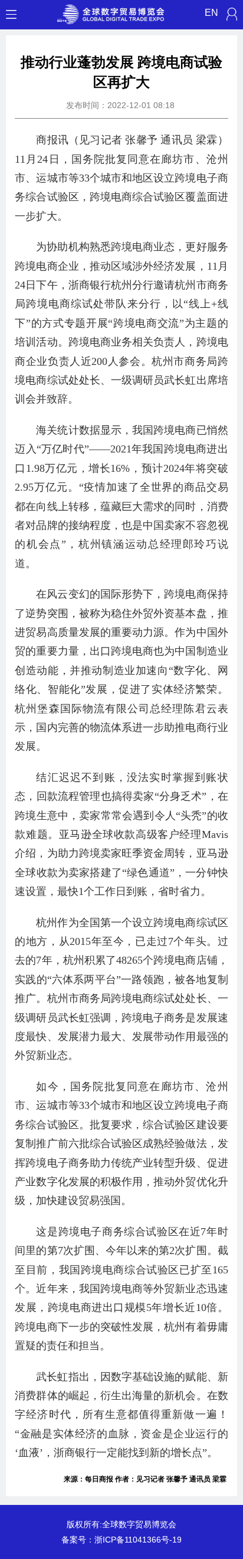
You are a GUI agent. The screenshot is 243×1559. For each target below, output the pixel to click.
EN (211, 13)
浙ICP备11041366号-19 (138, 1539)
